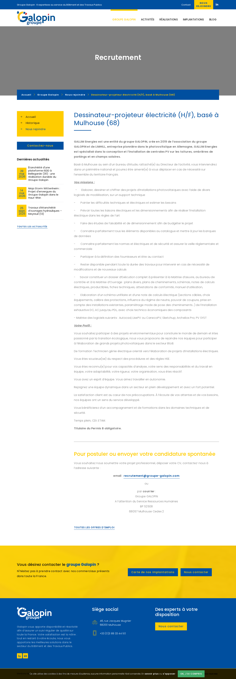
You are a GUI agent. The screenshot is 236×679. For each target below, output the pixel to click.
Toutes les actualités (32, 226)
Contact (186, 4)
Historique (33, 123)
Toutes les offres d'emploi (94, 527)
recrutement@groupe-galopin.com (152, 476)
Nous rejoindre (203, 4)
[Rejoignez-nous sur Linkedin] (217, 4)
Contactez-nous (40, 146)
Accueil (31, 117)
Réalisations (168, 19)
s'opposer (169, 673)
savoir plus (152, 673)
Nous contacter (196, 572)
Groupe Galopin (36, 18)
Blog (212, 19)
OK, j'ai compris (191, 673)
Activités (147, 19)
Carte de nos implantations (152, 572)
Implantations (193, 19)
